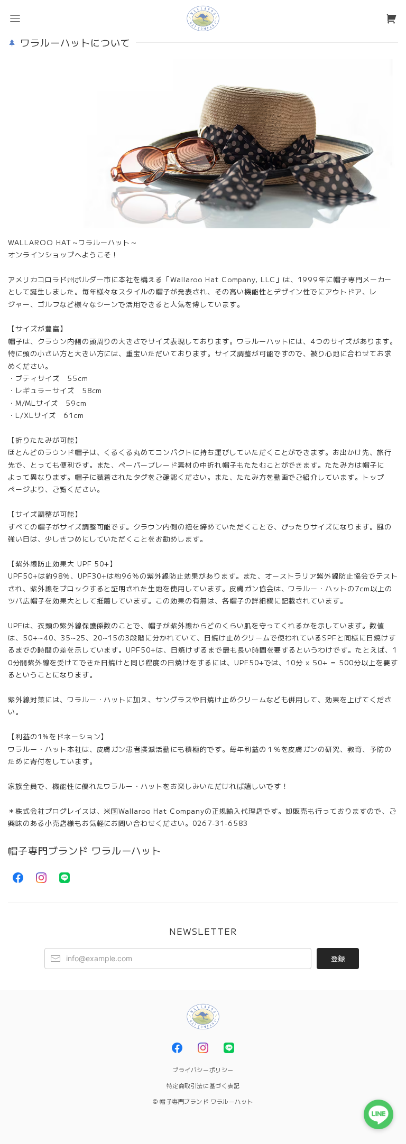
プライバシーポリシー (203, 1069)
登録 (338, 958)
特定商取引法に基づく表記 (203, 1085)
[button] (15, 18)
